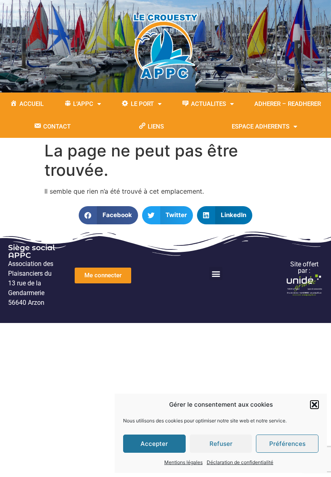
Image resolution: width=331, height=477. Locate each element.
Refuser (221, 443)
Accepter (154, 443)
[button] (314, 405)
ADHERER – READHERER (287, 104)
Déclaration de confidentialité (240, 462)
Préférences (287, 443)
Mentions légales (183, 462)
